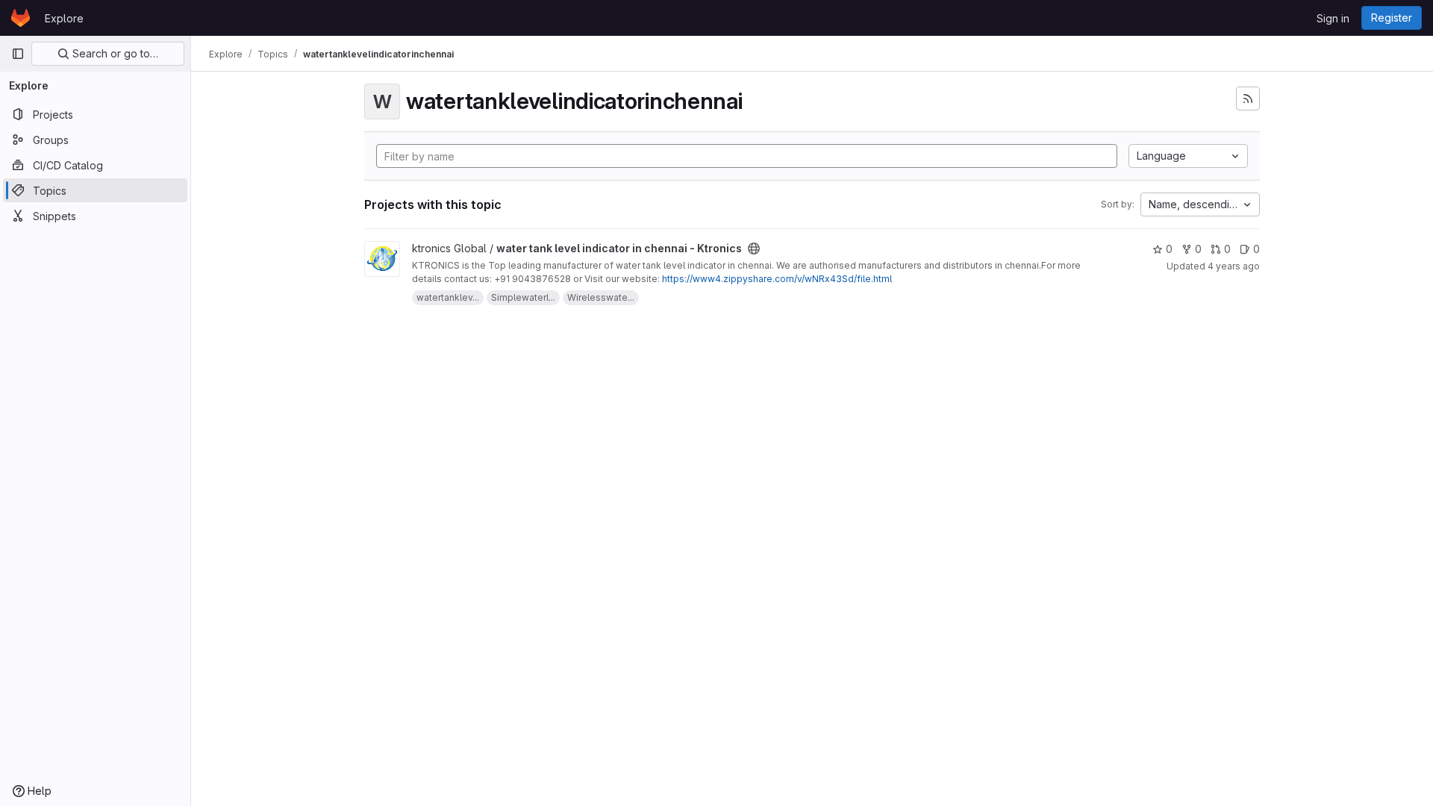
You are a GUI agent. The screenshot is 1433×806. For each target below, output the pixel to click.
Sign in (1333, 18)
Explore (64, 18)
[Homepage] (20, 18)
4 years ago (1234, 266)
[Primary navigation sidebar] (18, 54)
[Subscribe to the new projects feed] (1248, 98)
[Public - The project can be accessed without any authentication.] (754, 248)
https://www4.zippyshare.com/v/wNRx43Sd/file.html (777, 278)
